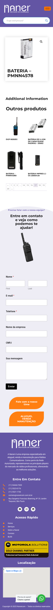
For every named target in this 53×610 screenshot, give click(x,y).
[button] (41, 41)
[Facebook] (20, 509)
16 (32, 185)
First (8, 288)
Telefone (11, 311)
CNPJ (9, 342)
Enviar (11, 386)
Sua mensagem (14, 358)
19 (44, 185)
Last (30, 288)
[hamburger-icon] (47, 9)
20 (8, 189)
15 (28, 185)
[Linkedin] (33, 509)
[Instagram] (26, 509)
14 (24, 185)
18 (40, 185)
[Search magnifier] (46, 20)
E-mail (10, 295)
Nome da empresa (15, 327)
